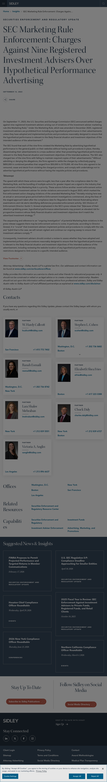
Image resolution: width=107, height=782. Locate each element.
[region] (53, 773)
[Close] (103, 769)
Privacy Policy (41, 771)
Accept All (77, 776)
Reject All (95, 776)
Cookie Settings (10, 776)
